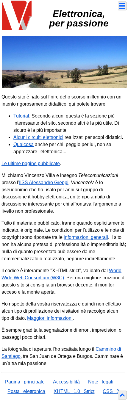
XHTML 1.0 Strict (74, 391)
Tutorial (21, 115)
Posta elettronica (26, 391)
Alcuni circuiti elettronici (38, 137)
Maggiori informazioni (50, 318)
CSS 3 (111, 391)
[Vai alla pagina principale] (16, 15)
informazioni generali (86, 237)
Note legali (100, 381)
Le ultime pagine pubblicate (30, 163)
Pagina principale (25, 381)
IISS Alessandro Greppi (43, 182)
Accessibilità (66, 381)
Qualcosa (23, 144)
